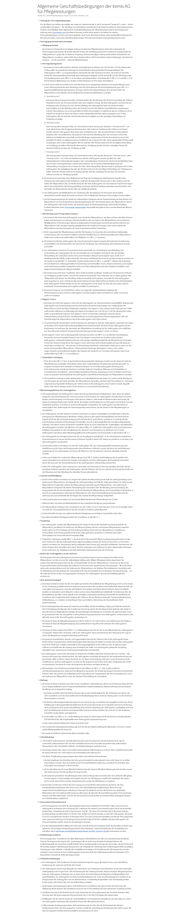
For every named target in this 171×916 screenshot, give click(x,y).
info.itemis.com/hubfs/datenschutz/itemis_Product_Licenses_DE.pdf (82, 831)
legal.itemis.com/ (59, 32)
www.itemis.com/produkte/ (75, 207)
